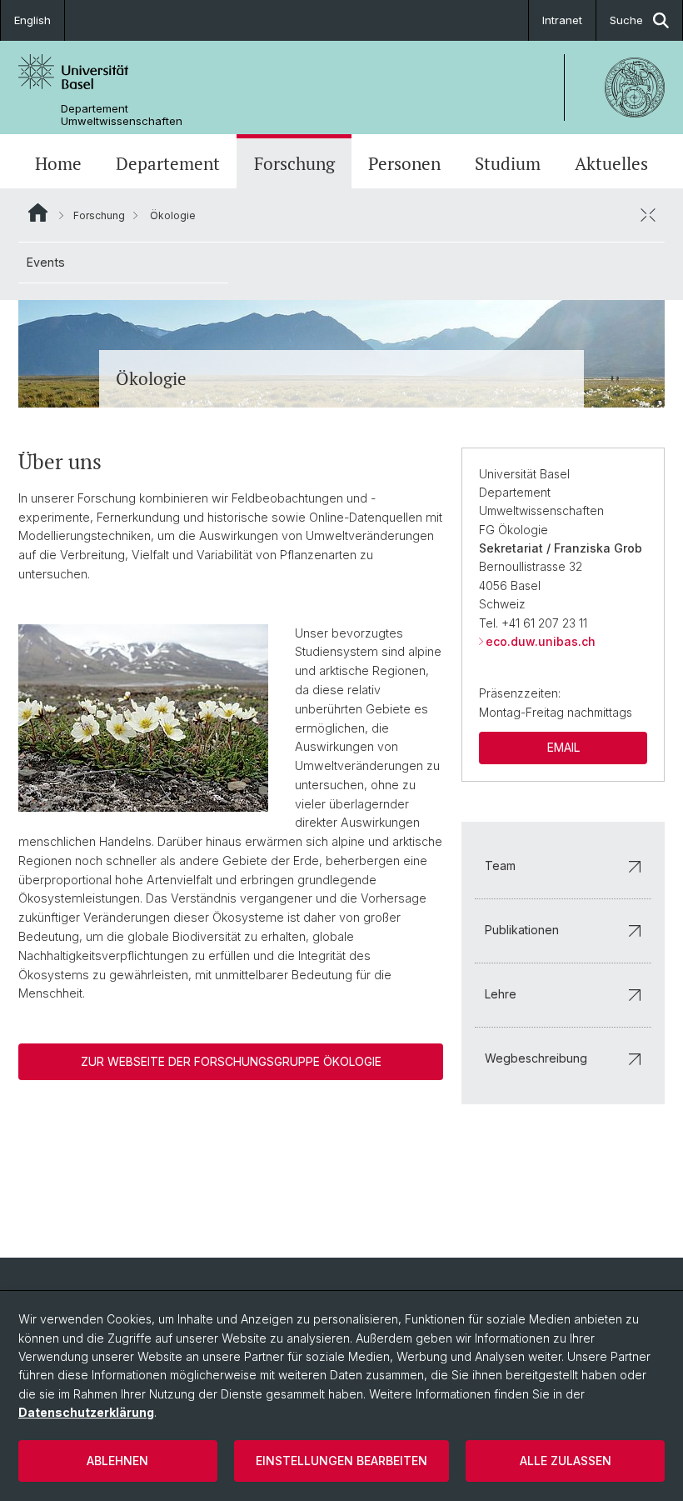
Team (500, 865)
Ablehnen (117, 1460)
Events (46, 262)
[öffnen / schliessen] (648, 215)
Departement (168, 163)
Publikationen (522, 930)
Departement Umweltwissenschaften (121, 115)
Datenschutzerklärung (86, 1412)
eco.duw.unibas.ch (541, 641)
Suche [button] (626, 20)
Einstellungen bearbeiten (341, 1460)
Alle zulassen (565, 1460)
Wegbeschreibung (536, 1058)
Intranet (562, 20)
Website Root (37, 212)
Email (563, 747)
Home (58, 163)
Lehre (500, 994)
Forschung (294, 163)
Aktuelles (611, 163)
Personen (404, 163)
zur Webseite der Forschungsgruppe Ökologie (231, 1061)
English (32, 20)
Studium (508, 163)
